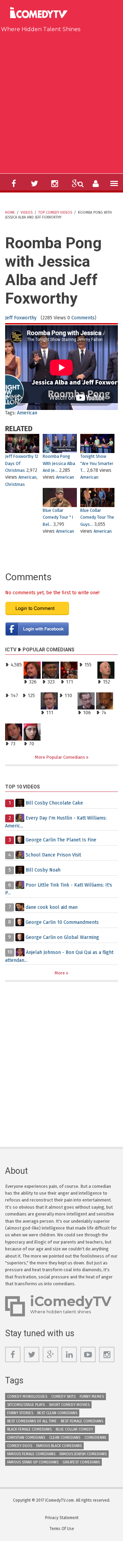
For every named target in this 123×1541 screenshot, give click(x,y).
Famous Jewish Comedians (83, 1454)
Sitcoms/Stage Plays (26, 1405)
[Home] (40, 13)
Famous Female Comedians (31, 1454)
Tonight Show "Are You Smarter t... (96, 463)
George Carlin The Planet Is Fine (61, 840)
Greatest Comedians (81, 1462)
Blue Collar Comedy (74, 1429)
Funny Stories (20, 1413)
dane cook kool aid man (52, 907)
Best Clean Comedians (57, 1413)
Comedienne (95, 1437)
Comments (83, 318)
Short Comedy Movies (69, 1405)
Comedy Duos (19, 1446)
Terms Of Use (62, 1529)
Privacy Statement (62, 1518)
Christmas (15, 484)
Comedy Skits (63, 1396)
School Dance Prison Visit (53, 855)
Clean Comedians (64, 1437)
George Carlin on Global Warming (62, 937)
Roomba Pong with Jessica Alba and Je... (59, 463)
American (27, 413)
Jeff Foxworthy (21, 318)
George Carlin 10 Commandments (62, 922)
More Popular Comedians (60, 757)
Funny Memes (92, 1396)
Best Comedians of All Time (32, 1421)
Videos (26, 213)
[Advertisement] (61, 101)
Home (10, 213)
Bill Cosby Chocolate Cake (54, 803)
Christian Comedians (26, 1437)
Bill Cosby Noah (43, 870)
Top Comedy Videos (55, 213)
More (60, 972)
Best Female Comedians (82, 1421)
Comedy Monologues (27, 1396)
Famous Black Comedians (59, 1446)
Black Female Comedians (29, 1429)
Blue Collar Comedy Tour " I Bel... (58, 517)
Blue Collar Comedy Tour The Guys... (97, 517)
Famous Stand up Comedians (32, 1462)
